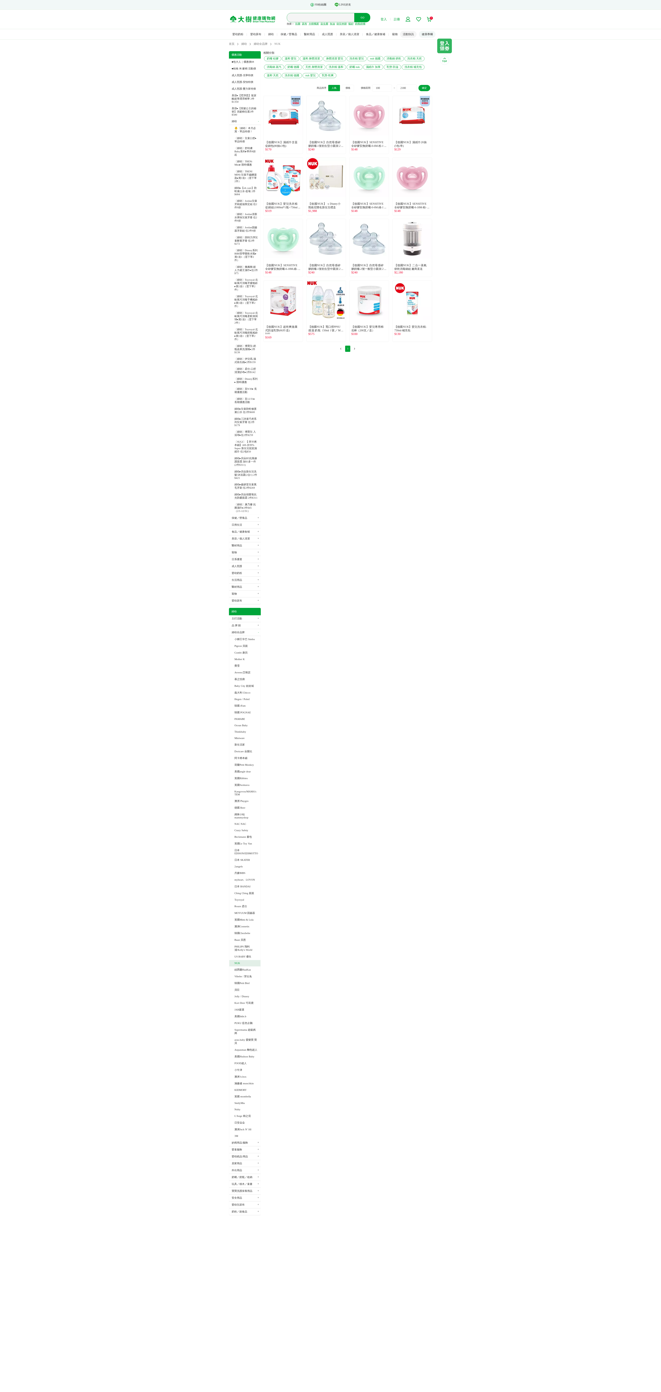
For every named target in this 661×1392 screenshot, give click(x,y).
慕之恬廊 (239, 679)
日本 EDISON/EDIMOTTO (246, 852)
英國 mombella (242, 1096)
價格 (347, 88)
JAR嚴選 (239, 1009)
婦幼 (271, 34)
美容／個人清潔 (349, 34)
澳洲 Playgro (241, 801)
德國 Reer (239, 807)
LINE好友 (345, 4)
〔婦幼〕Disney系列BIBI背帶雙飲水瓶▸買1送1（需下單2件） (246, 255)
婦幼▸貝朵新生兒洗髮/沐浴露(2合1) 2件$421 (245, 474)
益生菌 (324, 23)
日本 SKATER (242, 860)
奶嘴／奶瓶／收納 (242, 1177)
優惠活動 (237, 54)
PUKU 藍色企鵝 (243, 1023)
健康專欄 (427, 34)
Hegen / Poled (242, 699)
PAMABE (239, 719)
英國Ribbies (241, 778)
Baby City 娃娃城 (244, 686)
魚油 (332, 23)
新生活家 (239, 744)
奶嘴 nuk (354, 66)
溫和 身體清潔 (311, 58)
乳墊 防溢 (392, 66)
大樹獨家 (314, 23)
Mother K (239, 659)
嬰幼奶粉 (237, 34)
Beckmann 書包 (243, 836)
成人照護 (327, 34)
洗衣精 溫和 (336, 66)
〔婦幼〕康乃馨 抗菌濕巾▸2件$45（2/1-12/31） (245, 507)
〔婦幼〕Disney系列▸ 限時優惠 (246, 381)
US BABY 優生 (242, 956)
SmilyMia (239, 1103)
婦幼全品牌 (238, 632)
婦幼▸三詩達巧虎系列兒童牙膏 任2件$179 (245, 422)
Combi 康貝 (241, 652)
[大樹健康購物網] (252, 19)
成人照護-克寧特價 (242, 75)
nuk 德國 (375, 58)
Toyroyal (239, 899)
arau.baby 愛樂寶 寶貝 (245, 1041)
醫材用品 (309, 34)
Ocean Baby (241, 725)
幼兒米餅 (342, 23)
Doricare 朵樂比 (243, 751)
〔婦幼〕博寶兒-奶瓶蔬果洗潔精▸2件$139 (245, 349)
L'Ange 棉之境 (242, 1116)
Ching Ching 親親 (244, 893)
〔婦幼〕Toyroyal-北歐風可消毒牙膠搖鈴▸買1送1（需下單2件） (246, 284)
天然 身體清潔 (314, 66)
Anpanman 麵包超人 (245, 1049)
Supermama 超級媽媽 (245, 1031)
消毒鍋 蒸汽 (274, 66)
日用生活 (237, 524)
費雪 (237, 665)
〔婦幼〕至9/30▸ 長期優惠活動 (245, 390)
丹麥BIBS (239, 873)
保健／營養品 (289, 34)
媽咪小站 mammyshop (241, 816)
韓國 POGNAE (242, 712)
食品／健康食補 (375, 34)
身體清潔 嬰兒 (334, 58)
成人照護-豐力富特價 (244, 88)
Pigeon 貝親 (241, 646)
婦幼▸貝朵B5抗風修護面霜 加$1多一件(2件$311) (245, 461)
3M (236, 1136)
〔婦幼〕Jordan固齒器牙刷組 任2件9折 (245, 229)
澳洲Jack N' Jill (242, 1129)
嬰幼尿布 (255, 34)
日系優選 (237, 559)
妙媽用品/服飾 (240, 1142)
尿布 (304, 23)
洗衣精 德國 (292, 75)
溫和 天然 (273, 75)
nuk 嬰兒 (310, 75)
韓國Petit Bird (242, 983)
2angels (238, 866)
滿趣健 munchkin (244, 1083)
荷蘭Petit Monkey (244, 764)
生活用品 (237, 580)
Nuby (237, 1109)
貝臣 (237, 989)
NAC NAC (240, 824)
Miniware (239, 738)
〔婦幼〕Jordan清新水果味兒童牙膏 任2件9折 (245, 217)
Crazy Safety (241, 830)
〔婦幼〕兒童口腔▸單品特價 (245, 140)
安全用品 (237, 1197)
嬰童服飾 (237, 1149)
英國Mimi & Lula (244, 919)
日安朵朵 (239, 1122)
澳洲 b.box (240, 1076)
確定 (424, 88)
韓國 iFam (240, 705)
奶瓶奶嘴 (360, 23)
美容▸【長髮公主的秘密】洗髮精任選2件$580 (244, 111)
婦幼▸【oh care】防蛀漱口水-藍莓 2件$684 (245, 191)
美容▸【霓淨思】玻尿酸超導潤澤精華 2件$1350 (244, 98)
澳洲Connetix (241, 926)
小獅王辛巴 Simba (244, 639)
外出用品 (237, 1170)
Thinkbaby (240, 731)
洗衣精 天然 (414, 58)
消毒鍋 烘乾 (394, 58)
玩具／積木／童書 (242, 1184)
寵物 (395, 34)
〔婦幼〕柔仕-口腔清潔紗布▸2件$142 (245, 371)
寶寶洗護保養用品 (242, 1191)
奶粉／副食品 (239, 1211)
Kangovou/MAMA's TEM (245, 793)
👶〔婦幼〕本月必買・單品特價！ (245, 130)
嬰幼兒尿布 (238, 1204)
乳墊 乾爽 (328, 75)
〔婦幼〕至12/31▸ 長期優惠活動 (244, 400)
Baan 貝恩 (240, 940)
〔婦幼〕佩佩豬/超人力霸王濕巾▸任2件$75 (246, 270)
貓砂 (351, 23)
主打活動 (237, 618)
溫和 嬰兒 (290, 58)
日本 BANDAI (242, 886)
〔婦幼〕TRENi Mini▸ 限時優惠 (243, 163)
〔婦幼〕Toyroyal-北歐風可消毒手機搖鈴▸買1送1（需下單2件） (246, 301)
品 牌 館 (236, 625)
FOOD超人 (240, 1063)
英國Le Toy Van (243, 843)
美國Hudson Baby (244, 1056)
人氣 (334, 88)
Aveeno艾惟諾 (242, 672)
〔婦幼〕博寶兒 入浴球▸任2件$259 (245, 433)
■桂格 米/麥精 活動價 (244, 68)
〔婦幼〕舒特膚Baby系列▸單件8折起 (245, 151)
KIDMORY (240, 1090)
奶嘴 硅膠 (273, 58)
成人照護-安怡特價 (242, 82)
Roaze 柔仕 (240, 906)
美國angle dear (242, 771)
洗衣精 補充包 (413, 66)
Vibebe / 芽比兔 (243, 976)
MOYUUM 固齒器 (244, 913)
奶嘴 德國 (293, 66)
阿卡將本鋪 (240, 758)
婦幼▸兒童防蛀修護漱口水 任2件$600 (245, 410)
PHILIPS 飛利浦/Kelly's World (243, 948)
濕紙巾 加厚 (373, 66)
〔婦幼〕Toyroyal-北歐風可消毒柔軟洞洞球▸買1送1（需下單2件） (246, 318)
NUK (237, 963)
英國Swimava (241, 785)
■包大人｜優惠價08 (243, 61)
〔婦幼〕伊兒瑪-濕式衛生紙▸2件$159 (245, 361)
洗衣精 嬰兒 (356, 58)
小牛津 (238, 1070)
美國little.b (240, 1016)
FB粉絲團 (320, 4)
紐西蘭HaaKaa (242, 969)
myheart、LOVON (244, 879)
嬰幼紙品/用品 (240, 1156)
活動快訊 (408, 34)
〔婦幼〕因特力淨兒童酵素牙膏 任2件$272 (246, 240)
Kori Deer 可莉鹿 (244, 1003)
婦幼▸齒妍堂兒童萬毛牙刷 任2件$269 (245, 486)
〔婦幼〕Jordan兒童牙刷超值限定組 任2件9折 (245, 204)
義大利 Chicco (242, 692)
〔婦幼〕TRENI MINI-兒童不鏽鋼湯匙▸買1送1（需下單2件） (245, 176)
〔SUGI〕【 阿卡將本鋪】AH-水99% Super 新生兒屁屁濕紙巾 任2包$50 (245, 446)
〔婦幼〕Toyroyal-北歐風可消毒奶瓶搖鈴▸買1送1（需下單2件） (246, 334)
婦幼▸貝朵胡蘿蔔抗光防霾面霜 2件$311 (246, 496)
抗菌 (297, 23)
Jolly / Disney (241, 996)
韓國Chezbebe (242, 933)
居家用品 (237, 1163)
